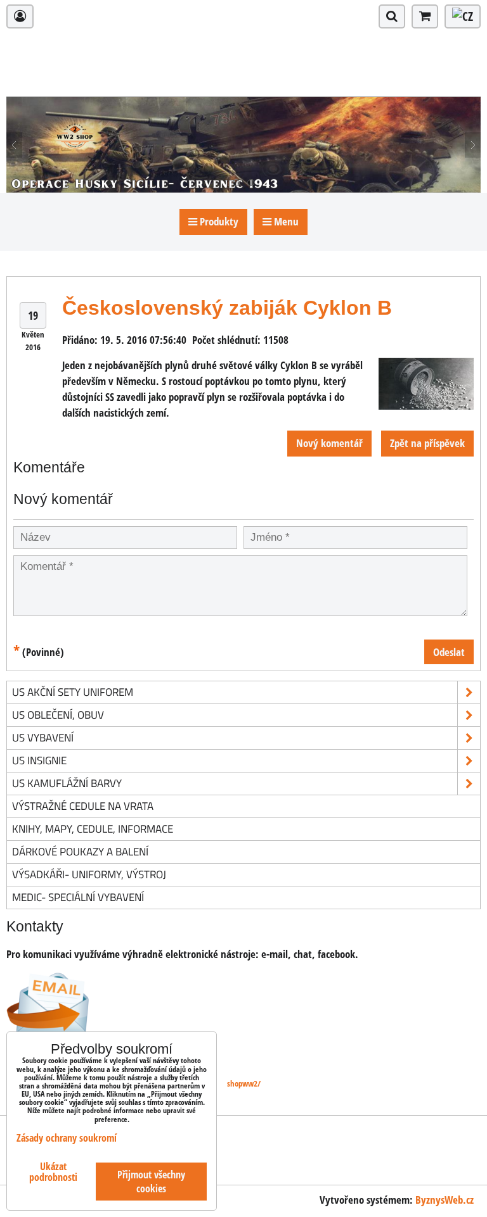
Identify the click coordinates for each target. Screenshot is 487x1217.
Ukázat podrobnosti (53, 1172)
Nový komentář (329, 443)
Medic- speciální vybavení (78, 897)
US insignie (39, 760)
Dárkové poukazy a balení (80, 851)
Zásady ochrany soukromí (66, 1138)
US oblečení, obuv (58, 714)
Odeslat (449, 652)
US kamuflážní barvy (67, 783)
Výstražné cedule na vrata (82, 806)
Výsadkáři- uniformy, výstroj (89, 874)
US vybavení (43, 737)
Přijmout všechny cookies (151, 1181)
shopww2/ (244, 1083)
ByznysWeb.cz (444, 1199)
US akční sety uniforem (72, 692)
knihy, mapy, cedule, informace (92, 828)
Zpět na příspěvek (427, 443)
